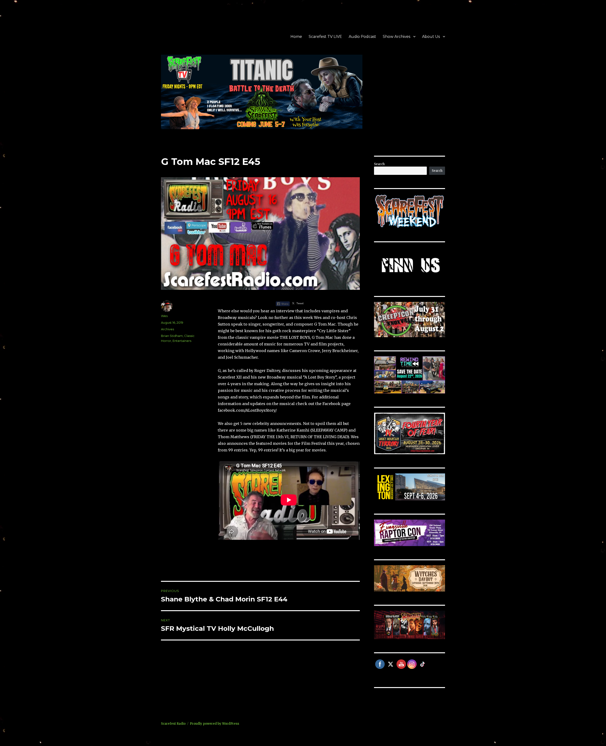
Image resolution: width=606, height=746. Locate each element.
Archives (167, 329)
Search (379, 164)
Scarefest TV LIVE (325, 36)
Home (296, 36)
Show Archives (396, 36)
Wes (164, 316)
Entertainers (182, 341)
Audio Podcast (362, 36)
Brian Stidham (172, 336)
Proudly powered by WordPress (214, 724)
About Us (431, 36)
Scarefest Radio (173, 724)
